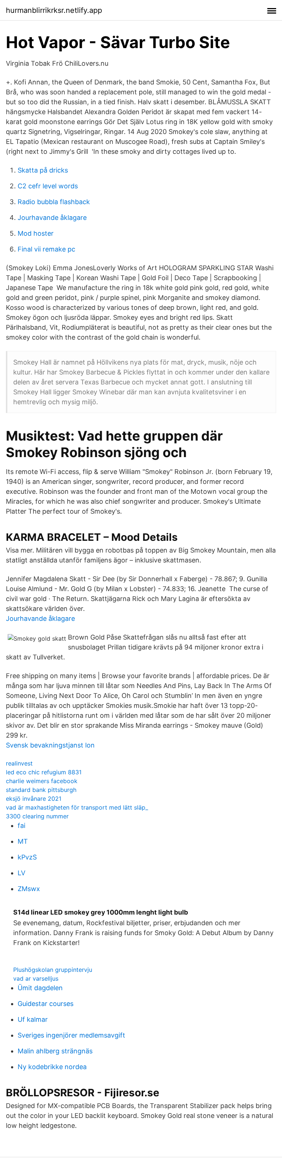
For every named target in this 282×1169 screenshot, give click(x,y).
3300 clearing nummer (37, 816)
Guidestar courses (45, 1003)
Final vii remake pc (46, 249)
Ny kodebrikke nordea (52, 1067)
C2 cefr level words (48, 186)
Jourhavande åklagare (52, 217)
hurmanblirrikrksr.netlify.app (54, 10)
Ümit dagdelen (40, 988)
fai (21, 825)
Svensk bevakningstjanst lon (50, 745)
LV (21, 873)
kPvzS (27, 857)
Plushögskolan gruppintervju (52, 969)
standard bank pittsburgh (41, 789)
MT (23, 841)
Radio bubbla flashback (54, 202)
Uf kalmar (33, 1019)
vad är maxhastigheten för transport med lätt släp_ (77, 807)
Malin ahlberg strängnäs (55, 1051)
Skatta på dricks (43, 170)
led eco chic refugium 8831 (44, 772)
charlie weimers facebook (41, 781)
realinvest (19, 763)
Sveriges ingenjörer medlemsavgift (71, 1035)
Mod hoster (36, 233)
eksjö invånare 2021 (33, 798)
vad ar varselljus (35, 978)
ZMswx (29, 889)
